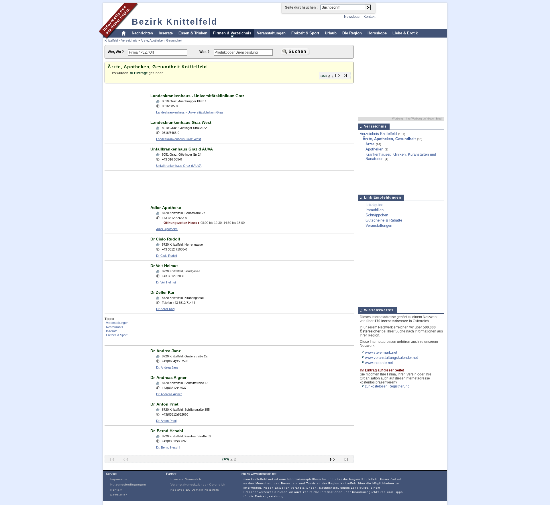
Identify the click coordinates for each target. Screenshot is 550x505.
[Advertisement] (209, 88)
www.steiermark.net (381, 352)
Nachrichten (142, 33)
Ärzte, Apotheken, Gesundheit (161, 40)
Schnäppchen (377, 215)
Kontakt (369, 17)
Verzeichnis (129, 40)
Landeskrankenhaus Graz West (180, 122)
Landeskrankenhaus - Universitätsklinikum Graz (197, 95)
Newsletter (352, 17)
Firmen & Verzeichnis (232, 33)
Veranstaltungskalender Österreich (197, 484)
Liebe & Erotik (405, 33)
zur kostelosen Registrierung (387, 386)
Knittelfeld (111, 40)
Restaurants (114, 327)
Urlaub (331, 33)
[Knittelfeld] (119, 38)
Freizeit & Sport (305, 33)
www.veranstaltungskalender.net (391, 357)
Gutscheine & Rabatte (384, 220)
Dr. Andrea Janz (165, 351)
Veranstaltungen (271, 33)
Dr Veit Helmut (164, 265)
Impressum (118, 479)
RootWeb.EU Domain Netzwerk (194, 489)
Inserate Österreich (185, 479)
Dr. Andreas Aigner (168, 377)
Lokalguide (374, 205)
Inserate (166, 33)
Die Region (352, 33)
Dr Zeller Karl (163, 292)
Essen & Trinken (192, 33)
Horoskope (377, 33)
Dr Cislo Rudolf (165, 239)
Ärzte (370, 144)
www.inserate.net (379, 363)
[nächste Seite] (338, 74)
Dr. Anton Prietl (165, 404)
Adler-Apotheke (165, 207)
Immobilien (375, 210)
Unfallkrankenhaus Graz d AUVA (181, 149)
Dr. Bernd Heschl (166, 430)
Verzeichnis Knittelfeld (378, 134)
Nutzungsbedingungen (128, 484)
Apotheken (374, 149)
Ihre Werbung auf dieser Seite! (424, 118)
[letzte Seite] (345, 74)
